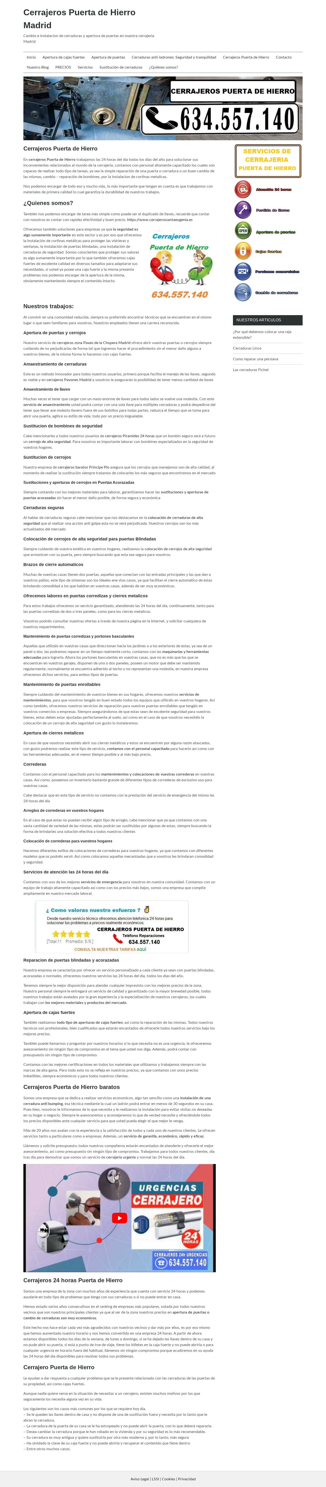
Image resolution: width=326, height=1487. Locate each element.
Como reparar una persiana (255, 359)
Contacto (284, 57)
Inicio (31, 57)
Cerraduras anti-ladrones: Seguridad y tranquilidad (174, 57)
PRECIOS (63, 67)
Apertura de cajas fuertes (63, 57)
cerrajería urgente (121, 1157)
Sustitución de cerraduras (121, 67)
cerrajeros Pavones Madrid (69, 380)
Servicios (85, 67)
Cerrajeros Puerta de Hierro (246, 57)
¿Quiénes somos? (163, 67)
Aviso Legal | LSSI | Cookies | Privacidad (163, 1479)
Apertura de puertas (108, 57)
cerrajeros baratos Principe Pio (83, 467)
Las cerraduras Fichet (251, 370)
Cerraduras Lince (247, 348)
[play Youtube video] (119, 1218)
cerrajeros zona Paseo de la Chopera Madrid (94, 343)
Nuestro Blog (38, 67)
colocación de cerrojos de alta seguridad (178, 549)
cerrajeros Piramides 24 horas (130, 436)
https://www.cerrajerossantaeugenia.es (160, 220)
